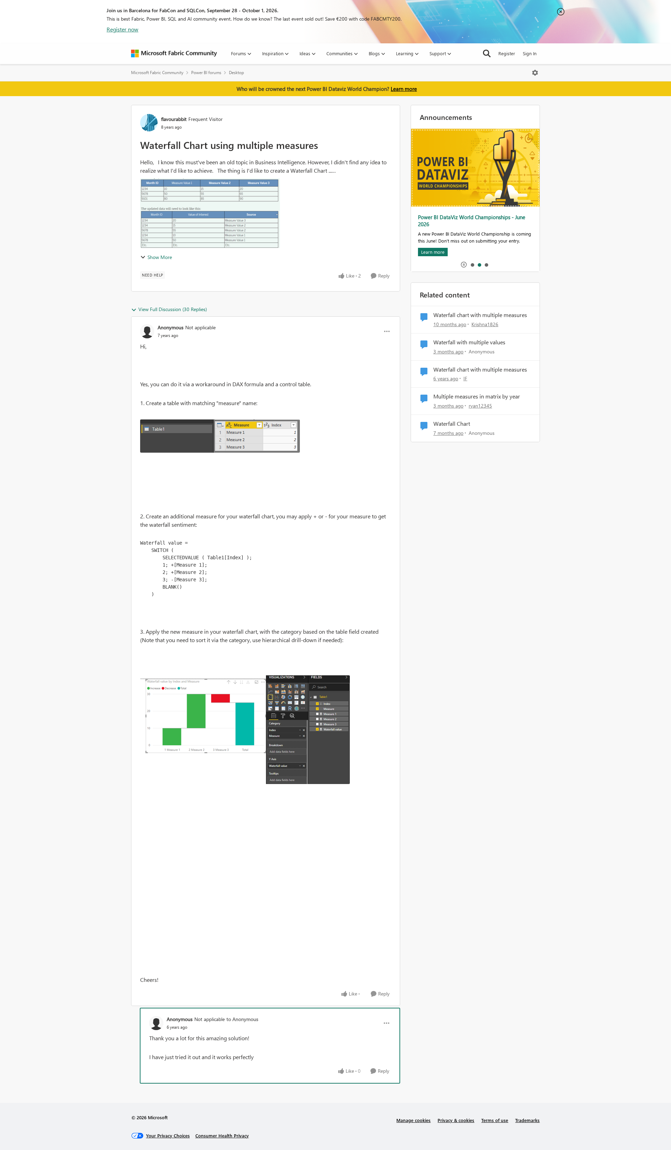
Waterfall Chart (451, 423)
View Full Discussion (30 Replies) (172, 309)
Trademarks (527, 1120)
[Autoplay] (463, 264)
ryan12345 (480, 405)
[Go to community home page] (174, 53)
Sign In (529, 53)
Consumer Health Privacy (222, 1135)
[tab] (472, 264)
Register (506, 53)
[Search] (487, 53)
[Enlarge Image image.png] (220, 436)
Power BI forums (206, 72)
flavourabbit (174, 119)
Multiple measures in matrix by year (476, 396)
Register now (122, 29)
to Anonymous (242, 1019)
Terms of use (494, 1120)
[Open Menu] (535, 73)
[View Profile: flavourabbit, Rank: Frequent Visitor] (149, 122)
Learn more (404, 88)
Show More (159, 257)
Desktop (236, 72)
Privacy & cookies (456, 1120)
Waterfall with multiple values (469, 342)
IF (465, 378)
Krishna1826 (484, 324)
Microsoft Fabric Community (157, 72)
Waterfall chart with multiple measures (480, 314)
